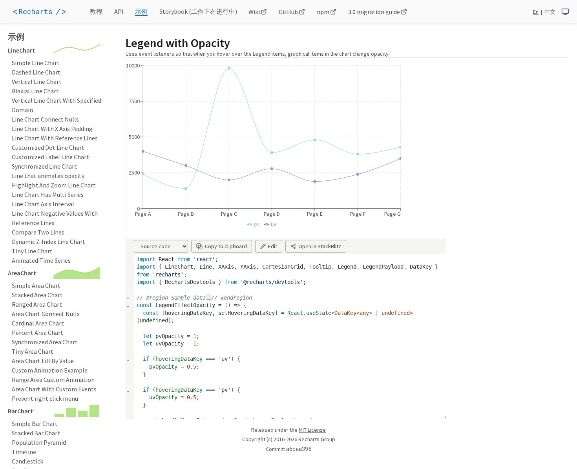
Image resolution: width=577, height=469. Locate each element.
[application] (50, 12)
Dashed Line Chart (36, 72)
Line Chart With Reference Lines (55, 138)
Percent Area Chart (37, 332)
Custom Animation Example (50, 370)
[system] (565, 12)
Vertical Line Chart (37, 81)
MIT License (312, 429)
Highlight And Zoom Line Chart (54, 185)
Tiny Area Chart (32, 351)
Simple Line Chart (36, 63)
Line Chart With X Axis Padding (52, 129)
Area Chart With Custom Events (54, 389)
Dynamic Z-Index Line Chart (48, 241)
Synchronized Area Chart (45, 342)
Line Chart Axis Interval (43, 204)
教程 (96, 11)
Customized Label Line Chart (50, 157)
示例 (141, 11)
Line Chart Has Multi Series (48, 194)
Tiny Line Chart (32, 251)
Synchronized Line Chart (44, 166)
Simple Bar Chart (35, 423)
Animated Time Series (41, 260)
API (119, 11)
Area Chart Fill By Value (43, 361)
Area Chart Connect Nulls (46, 314)
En (536, 11)
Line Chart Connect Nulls (45, 119)
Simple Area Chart (36, 285)
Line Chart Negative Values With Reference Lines (55, 218)
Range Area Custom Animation (53, 380)
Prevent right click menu (45, 398)
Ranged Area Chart (37, 304)
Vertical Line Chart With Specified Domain (56, 105)
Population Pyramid (39, 442)
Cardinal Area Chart (38, 323)
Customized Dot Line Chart (48, 147)
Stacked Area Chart (37, 295)
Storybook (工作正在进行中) (198, 11)
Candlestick (27, 461)
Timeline (24, 452)
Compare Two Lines (38, 232)
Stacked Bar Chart (36, 433)
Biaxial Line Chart (35, 91)
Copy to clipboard (226, 246)
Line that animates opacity (48, 176)
